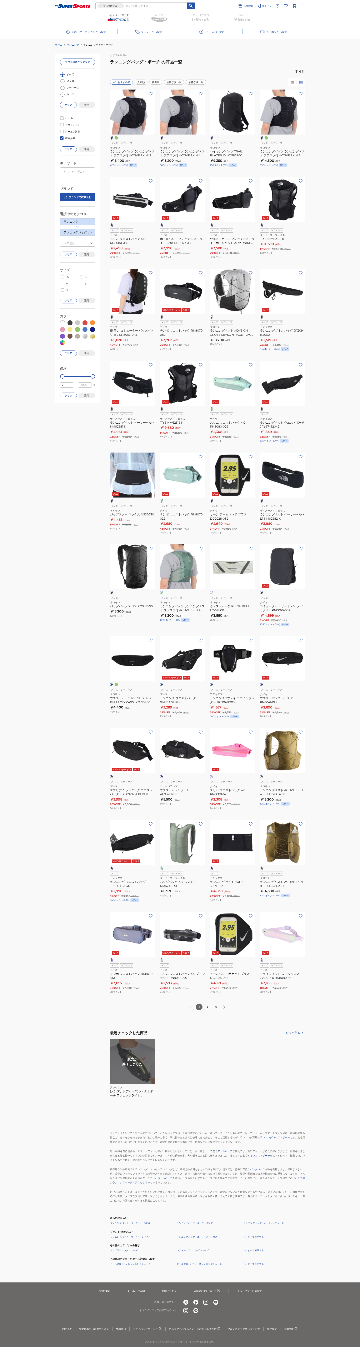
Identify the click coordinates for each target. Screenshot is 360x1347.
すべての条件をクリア (77, 61)
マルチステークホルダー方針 (244, 1328)
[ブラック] (111, 138)
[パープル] (111, 960)
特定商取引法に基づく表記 (94, 1328)
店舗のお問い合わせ (205, 1290)
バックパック (257, 1169)
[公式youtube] (215, 1302)
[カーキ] (261, 776)
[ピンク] (211, 776)
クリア (68, 104)
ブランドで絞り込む (80, 197)
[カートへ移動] (294, 5)
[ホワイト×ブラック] (211, 317)
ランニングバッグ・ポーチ (275, 1137)
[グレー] (161, 960)
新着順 (155, 82)
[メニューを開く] (302, 5)
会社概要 (272, 1328)
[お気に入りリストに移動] (285, 5)
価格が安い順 (173, 82)
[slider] (62, 376)
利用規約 (67, 1328)
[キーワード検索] (191, 5)
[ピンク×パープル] (261, 960)
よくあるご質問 (136, 1290)
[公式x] (185, 1302)
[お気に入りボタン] (150, 93)
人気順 (141, 82)
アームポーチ (225, 1151)
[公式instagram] (205, 1302)
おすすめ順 (124, 82)
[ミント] (211, 409)
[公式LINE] (195, 1310)
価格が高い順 (196, 82)
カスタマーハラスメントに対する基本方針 (192, 1328)
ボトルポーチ (165, 1178)
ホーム (58, 44)
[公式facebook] (195, 1302)
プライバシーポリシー (145, 1328)
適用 (86, 104)
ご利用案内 (104, 1290)
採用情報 (289, 1328)
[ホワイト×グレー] (211, 592)
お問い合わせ (169, 1290)
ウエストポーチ (261, 1155)
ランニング (73, 44)
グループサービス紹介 (249, 1290)
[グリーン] (116, 138)
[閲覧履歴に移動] (277, 5)
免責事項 (121, 1328)
